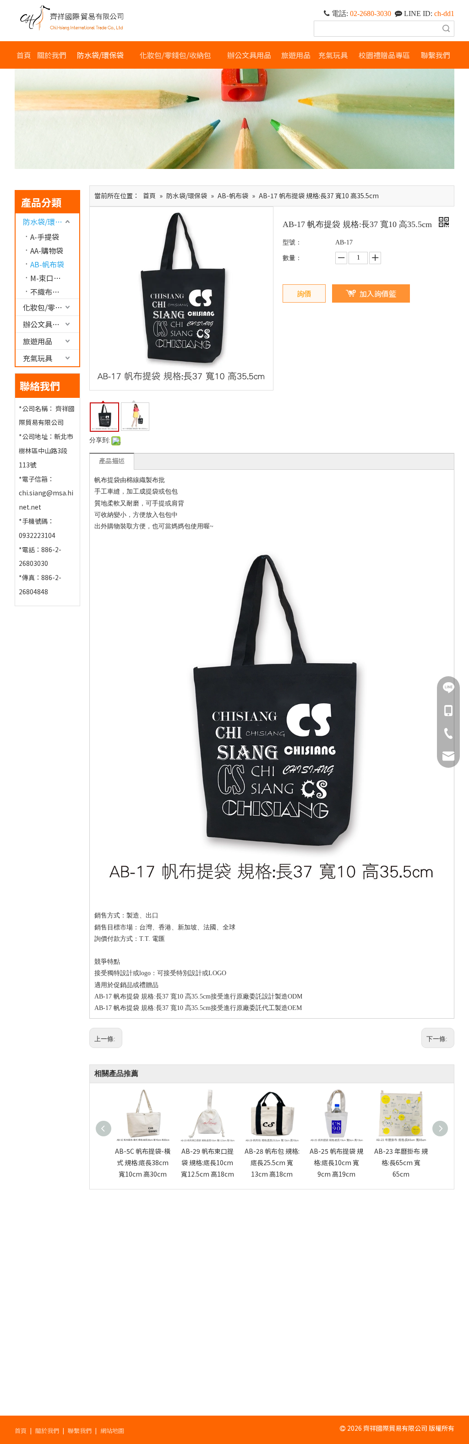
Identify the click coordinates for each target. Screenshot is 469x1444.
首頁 (21, 1430)
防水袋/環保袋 (46, 221)
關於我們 (47, 1430)
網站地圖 (112, 1430)
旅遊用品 (37, 341)
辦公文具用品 (45, 324)
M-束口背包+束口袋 (54, 277)
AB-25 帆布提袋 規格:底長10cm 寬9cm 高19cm (336, 1162)
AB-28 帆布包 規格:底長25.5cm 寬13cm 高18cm (272, 1162)
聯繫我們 (80, 1430)
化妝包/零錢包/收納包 (51, 307)
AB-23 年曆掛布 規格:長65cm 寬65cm (401, 1162)
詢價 (304, 293)
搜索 (446, 28)
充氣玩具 (37, 358)
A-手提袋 (44, 236)
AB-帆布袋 (47, 264)
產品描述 (112, 460)
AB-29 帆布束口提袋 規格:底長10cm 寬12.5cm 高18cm (207, 1162)
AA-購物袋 (46, 250)
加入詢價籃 (378, 293)
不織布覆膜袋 (52, 291)
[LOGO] (72, 17)
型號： (292, 242)
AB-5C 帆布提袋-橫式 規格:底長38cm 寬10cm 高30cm (142, 1162)
